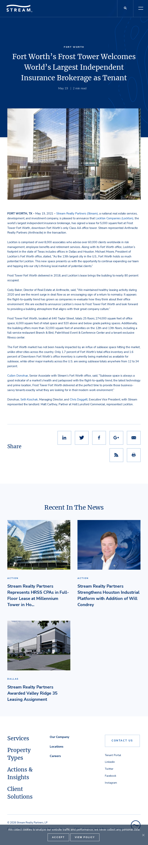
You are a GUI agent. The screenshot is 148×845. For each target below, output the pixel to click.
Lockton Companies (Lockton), (115, 218)
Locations (56, 747)
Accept (58, 837)
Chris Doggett (78, 399)
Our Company (59, 737)
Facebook (110, 776)
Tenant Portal (113, 755)
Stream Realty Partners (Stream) (77, 213)
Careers (55, 756)
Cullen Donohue (17, 376)
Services (18, 738)
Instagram (111, 783)
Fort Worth (74, 47)
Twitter (109, 769)
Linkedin (110, 762)
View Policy (85, 837)
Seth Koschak (29, 399)
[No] (143, 835)
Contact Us (122, 740)
